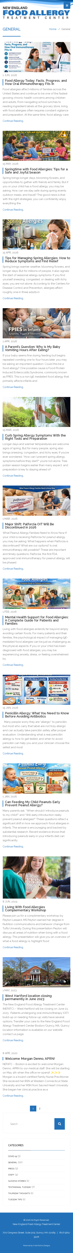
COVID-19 (12, 1156)
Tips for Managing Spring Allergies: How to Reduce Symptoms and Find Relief (37, 259)
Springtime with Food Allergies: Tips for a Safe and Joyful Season (36, 170)
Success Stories (17, 1181)
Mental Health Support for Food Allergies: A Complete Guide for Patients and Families (37, 620)
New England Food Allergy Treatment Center (36, 1224)
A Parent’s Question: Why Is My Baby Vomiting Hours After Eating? (32, 348)
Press (11, 1169)
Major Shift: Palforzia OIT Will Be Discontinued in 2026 (29, 525)
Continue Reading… (13, 120)
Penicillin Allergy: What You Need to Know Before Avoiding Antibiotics (37, 714)
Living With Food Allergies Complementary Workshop (25, 908)
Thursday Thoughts (19, 1193)
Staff (11, 1175)
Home (52, 29)
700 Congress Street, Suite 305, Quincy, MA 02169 (29, 1232)
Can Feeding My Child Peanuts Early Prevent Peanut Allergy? (32, 803)
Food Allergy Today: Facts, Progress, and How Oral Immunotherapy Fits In (36, 82)
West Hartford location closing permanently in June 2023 (28, 997)
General (12, 1162)
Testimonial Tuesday (19, 1187)
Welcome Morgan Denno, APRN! (30, 1058)
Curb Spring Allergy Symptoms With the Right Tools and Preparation (35, 436)
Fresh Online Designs (41, 1245)
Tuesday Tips (15, 1199)
